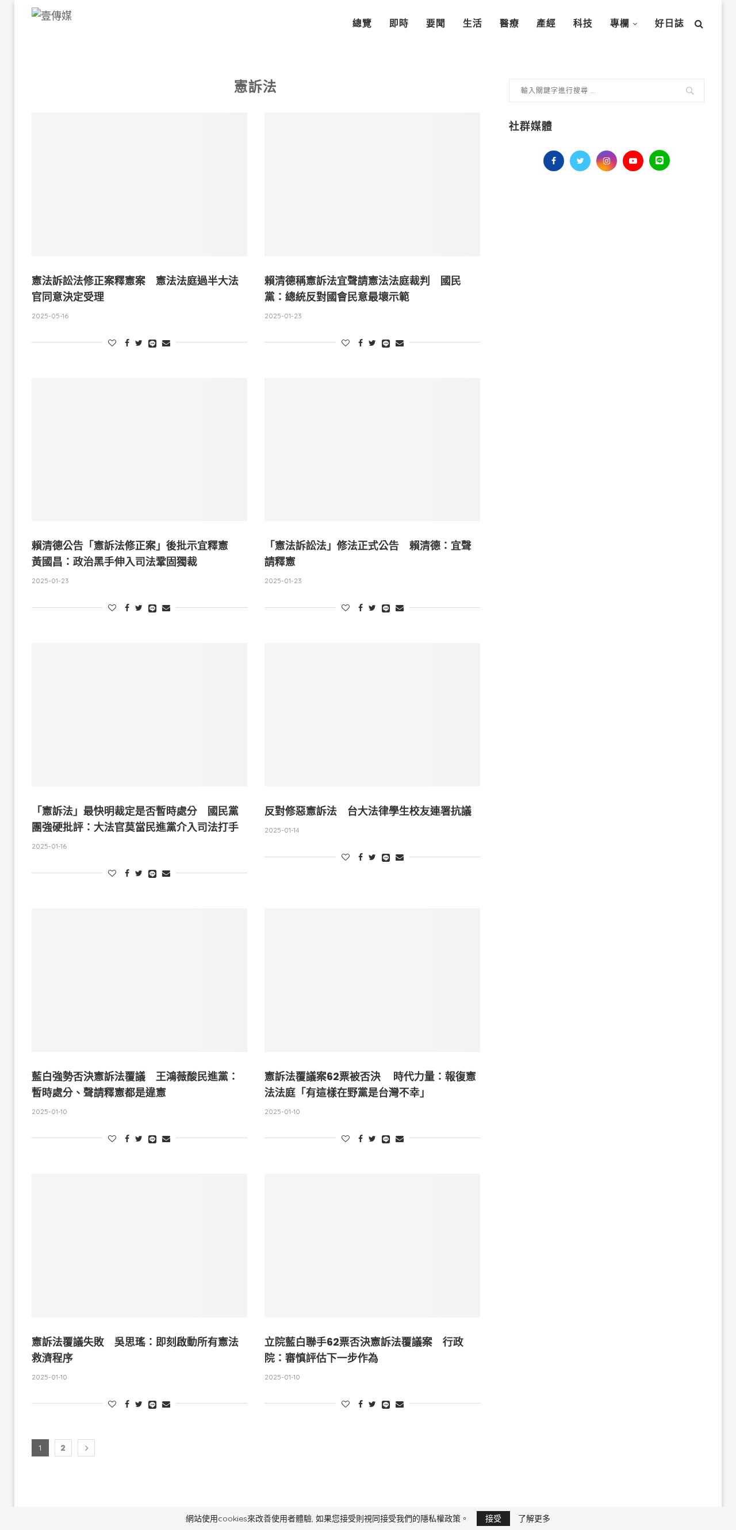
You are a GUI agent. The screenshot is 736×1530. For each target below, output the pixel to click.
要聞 (436, 23)
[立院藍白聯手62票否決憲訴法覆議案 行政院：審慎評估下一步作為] (372, 1245)
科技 (583, 23)
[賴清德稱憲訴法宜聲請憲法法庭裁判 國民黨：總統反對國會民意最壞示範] (372, 184)
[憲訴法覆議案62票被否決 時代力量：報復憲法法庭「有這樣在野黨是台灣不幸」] (372, 980)
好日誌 (669, 23)
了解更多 (534, 1518)
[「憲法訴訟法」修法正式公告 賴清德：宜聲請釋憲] (372, 450)
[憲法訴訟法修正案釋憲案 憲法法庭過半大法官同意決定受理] (139, 184)
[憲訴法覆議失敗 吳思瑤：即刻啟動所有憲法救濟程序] (139, 1245)
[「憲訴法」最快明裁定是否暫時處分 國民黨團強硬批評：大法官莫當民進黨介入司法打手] (139, 715)
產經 (546, 23)
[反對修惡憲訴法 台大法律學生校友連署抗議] (372, 715)
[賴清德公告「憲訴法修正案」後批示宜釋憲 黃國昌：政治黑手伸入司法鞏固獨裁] (139, 450)
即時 (399, 23)
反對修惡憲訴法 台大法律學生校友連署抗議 (367, 811)
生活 (472, 23)
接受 (493, 1518)
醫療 (509, 23)
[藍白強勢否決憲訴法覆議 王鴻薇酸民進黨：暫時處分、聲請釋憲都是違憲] (139, 980)
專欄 (620, 23)
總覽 (362, 23)
